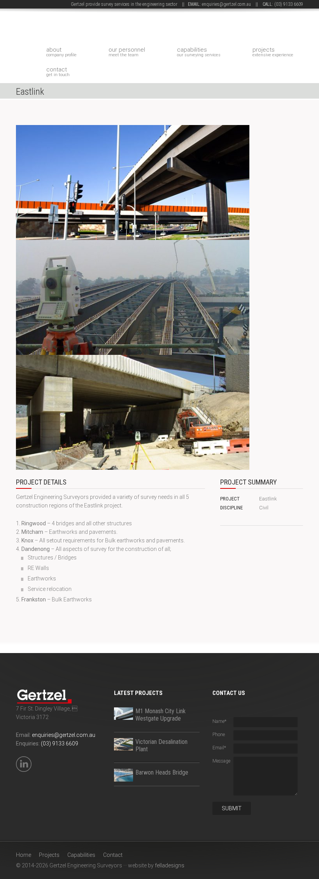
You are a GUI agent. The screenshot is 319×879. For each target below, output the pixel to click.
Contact (58, 71)
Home (23, 855)
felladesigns (169, 865)
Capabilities (199, 51)
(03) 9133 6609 (288, 4)
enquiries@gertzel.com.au (226, 4)
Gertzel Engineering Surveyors (102, 28)
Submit (232, 808)
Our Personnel (127, 51)
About (61, 51)
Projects (272, 51)
